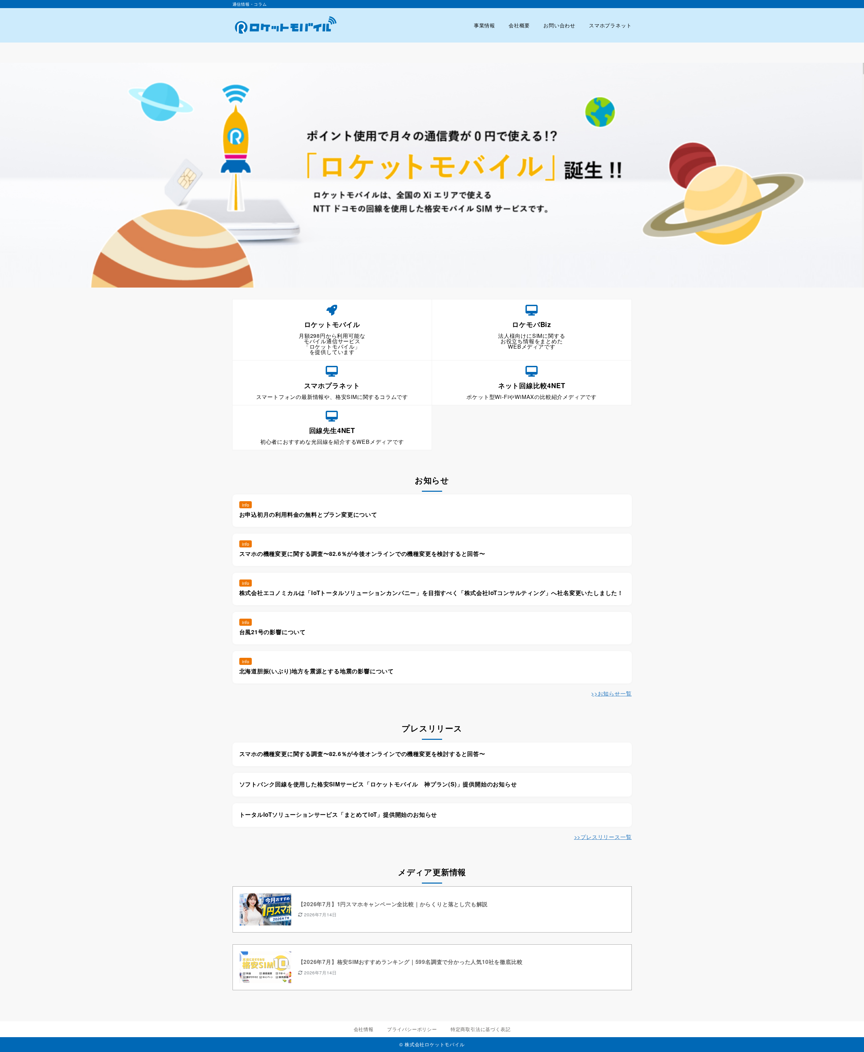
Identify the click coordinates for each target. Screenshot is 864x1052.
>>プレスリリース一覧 (603, 837)
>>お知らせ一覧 (611, 693)
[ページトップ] (848, 1036)
